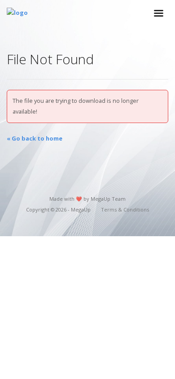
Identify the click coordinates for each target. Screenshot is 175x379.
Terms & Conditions (125, 209)
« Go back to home (34, 138)
